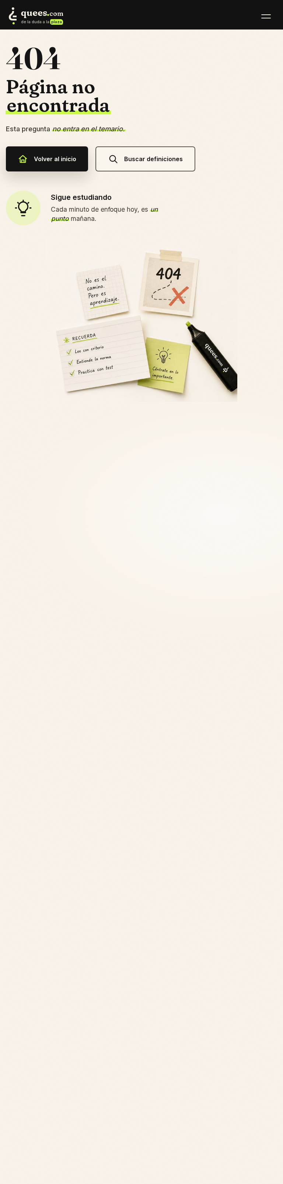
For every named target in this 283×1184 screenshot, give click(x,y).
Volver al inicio (55, 159)
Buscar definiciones (153, 159)
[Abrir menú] (266, 16)
